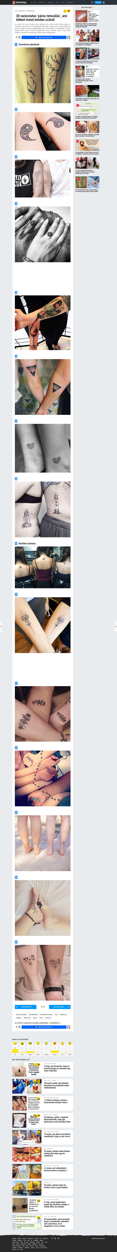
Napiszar (41, 1244)
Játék (21, 1242)
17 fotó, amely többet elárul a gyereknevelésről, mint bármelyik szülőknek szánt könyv (85, 172)
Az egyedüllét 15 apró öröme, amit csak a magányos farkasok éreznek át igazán (87, 153)
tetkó (40, 1017)
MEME (13, 1244)
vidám (38, 1054)
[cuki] (65, 11)
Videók (14, 1249)
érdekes (30, 1054)
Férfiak (14, 1240)
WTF (50, 1182)
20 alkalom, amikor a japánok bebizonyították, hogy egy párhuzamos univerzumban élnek (57, 1119)
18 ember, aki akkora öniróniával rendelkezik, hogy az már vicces (57, 1135)
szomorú (46, 1054)
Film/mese (19, 1240)
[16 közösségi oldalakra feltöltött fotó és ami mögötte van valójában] (87, 36)
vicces (22, 1054)
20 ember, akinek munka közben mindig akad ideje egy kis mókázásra (57, 1153)
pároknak (18, 1017)
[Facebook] (52, 1238)
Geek (28, 1240)
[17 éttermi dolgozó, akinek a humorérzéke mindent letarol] (26, 1103)
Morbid (29, 1244)
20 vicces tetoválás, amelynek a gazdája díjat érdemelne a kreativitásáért (87, 135)
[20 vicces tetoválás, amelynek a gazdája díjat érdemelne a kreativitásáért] (87, 127)
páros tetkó (27, 1017)
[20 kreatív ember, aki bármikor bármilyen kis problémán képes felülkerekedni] (26, 1086)
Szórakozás (69, 2)
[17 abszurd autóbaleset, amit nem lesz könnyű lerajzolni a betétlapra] (87, 54)
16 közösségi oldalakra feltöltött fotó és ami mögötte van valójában (87, 44)
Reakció (32, 1245)
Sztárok (14, 1247)
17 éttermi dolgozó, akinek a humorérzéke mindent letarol (55, 1101)
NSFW (27, 1245)
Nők (23, 1245)
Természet (27, 1247)
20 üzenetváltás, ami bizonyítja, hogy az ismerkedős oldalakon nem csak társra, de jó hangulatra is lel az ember (57, 1222)
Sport (36, 1245)
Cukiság (24, 1238)
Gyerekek (36, 1240)
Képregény (50, 2)
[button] (74, 2)
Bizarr (19, 1238)
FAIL (45, 1182)
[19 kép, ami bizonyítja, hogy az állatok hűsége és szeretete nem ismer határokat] (26, 1069)
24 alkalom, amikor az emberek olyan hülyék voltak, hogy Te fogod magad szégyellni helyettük (86, 25)
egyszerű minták (33, 1014)
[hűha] (38, 1183)
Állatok (45, 1063)
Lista (16, 11)
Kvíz (63, 2)
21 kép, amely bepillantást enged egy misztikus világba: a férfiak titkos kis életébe (56, 1204)
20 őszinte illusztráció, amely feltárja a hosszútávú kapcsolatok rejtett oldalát (86, 190)
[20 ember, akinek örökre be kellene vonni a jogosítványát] (26, 1188)
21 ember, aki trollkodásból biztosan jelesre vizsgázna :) (55, 1169)
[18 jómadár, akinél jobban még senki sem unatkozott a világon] (87, 91)
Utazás (33, 1247)
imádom (54, 1054)
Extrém (36, 1238)
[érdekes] (38, 1081)
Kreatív (45, 1080)
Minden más (23, 1244)
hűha (62, 1054)
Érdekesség (41, 2)
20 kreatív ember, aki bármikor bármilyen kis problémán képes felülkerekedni (56, 1085)
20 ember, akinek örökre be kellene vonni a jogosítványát (56, 1186)
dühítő (69, 1054)
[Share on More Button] (68, 37)
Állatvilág (33, 2)
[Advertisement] (43, 276)
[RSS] (58, 1238)
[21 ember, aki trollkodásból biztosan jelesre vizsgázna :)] (26, 1171)
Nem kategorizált (16, 1245)
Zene (21, 1249)
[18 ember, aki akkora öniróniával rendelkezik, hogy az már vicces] (26, 1137)
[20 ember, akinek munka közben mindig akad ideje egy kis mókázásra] (26, 1154)
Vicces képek (55, 1097)
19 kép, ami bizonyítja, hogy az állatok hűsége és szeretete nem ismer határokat (57, 1068)
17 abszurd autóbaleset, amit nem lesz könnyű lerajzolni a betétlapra (86, 61)
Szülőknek (20, 1247)
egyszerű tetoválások (46, 1014)
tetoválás (48, 1017)
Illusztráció (15, 1242)
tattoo (35, 1017)
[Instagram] (55, 1238)
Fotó (24, 1240)
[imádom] (68, 11)
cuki (15, 1054)
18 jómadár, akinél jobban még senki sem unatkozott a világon (87, 99)
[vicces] (35, 1081)
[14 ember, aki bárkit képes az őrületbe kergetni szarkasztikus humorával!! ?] (87, 109)
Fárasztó (45, 1238)
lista (56, 1014)
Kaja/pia (26, 1242)
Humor (45, 1216)
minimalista (63, 1014)
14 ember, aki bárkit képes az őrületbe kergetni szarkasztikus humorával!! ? (86, 117)
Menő (17, 1244)
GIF (31, 1240)
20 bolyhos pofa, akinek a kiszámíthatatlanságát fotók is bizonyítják (84, 80)
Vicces (58, 2)
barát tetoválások (21, 1014)
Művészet (22, 11)
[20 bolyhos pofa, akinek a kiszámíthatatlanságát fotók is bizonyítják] (87, 71)
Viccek (37, 1247)
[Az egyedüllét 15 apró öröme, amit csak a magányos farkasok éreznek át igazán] (87, 145)
